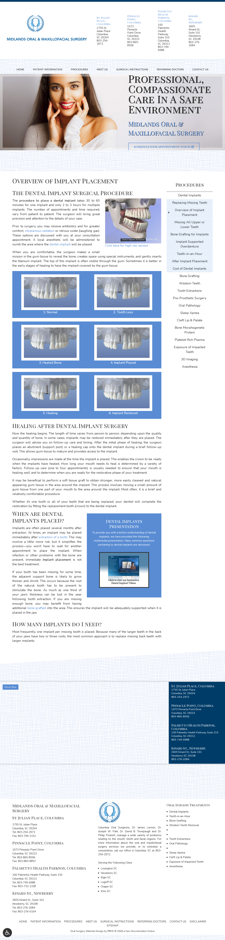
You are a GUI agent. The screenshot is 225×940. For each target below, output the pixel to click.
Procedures (79, 69)
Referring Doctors (170, 69)
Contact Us (200, 69)
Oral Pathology (189, 305)
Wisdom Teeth (189, 283)
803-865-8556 (133, 43)
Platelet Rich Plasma (189, 340)
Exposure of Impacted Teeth (189, 349)
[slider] (133, 240)
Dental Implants (189, 195)
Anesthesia (189, 367)
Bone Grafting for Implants (190, 234)
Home (20, 69)
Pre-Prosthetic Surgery (189, 298)
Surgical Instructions (132, 69)
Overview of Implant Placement (189, 212)
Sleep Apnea (189, 313)
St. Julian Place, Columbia (103, 21)
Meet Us (102, 69)
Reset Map (11, 687)
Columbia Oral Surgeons (114, 827)
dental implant (60, 244)
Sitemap (112, 925)
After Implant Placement (189, 261)
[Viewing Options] (7, 932)
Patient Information (47, 69)
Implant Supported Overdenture (189, 244)
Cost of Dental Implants (189, 268)
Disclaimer (198, 921)
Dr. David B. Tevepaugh (135, 831)
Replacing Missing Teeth (189, 203)
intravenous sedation (39, 231)
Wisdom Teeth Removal (184, 825)
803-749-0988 (163, 48)
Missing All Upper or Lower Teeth (190, 224)
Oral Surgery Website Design (86, 931)
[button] (197, 691)
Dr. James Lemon (143, 827)
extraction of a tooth (53, 537)
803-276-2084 (194, 43)
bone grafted (36, 608)
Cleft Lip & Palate (189, 320)
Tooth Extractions (189, 291)
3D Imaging (189, 359)
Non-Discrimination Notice (140, 931)
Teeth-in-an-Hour (189, 254)
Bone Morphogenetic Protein (190, 330)
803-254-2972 (102, 42)
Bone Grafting (190, 276)
